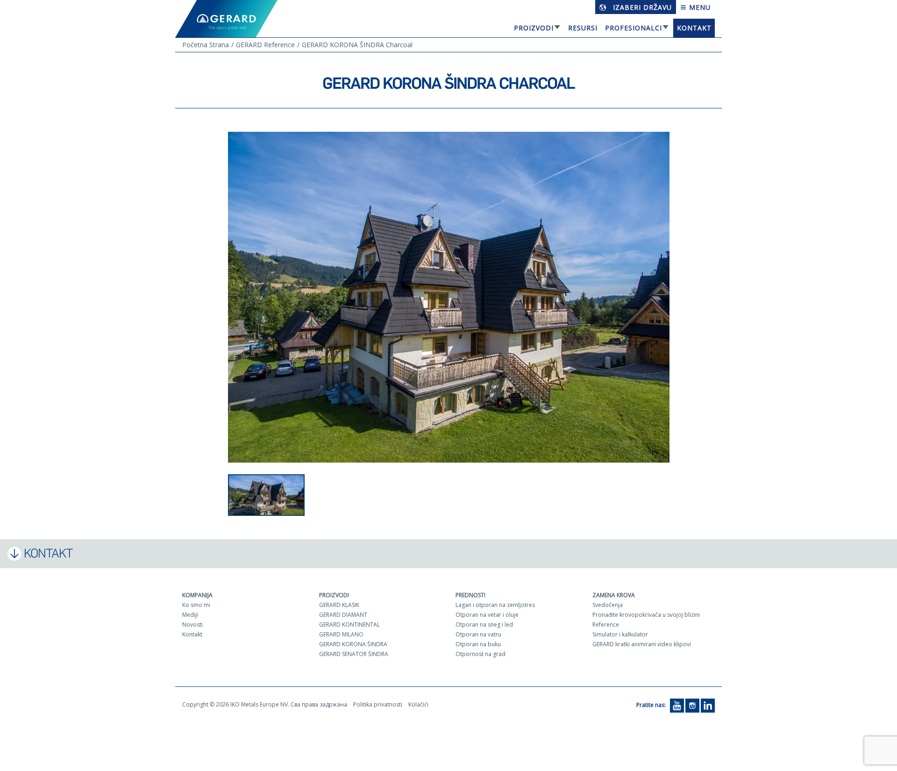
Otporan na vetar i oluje (487, 615)
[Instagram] (692, 705)
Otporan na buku (478, 644)
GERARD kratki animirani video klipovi (641, 644)
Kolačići (418, 704)
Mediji (190, 615)
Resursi (583, 27)
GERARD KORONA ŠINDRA (353, 644)
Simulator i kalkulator (620, 634)
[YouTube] (677, 705)
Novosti (192, 624)
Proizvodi (534, 27)
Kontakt (694, 27)
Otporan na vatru (478, 634)
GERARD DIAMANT (343, 615)
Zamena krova (613, 595)
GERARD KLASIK (339, 605)
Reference (605, 624)
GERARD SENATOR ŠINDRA (353, 654)
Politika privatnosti (377, 704)
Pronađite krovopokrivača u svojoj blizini (646, 615)
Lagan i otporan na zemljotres (495, 605)
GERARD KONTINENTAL (349, 624)
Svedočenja (607, 605)
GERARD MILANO (341, 634)
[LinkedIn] (708, 705)
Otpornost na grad (480, 654)
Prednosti (470, 595)
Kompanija (197, 595)
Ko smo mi (196, 605)
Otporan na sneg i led (484, 624)
